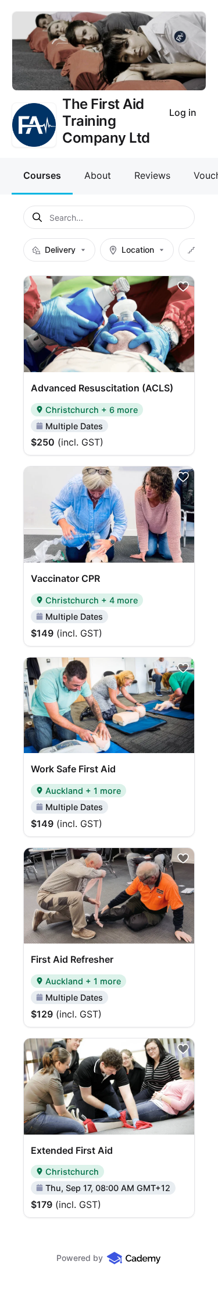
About (97, 175)
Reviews (152, 175)
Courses (42, 175)
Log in (182, 112)
